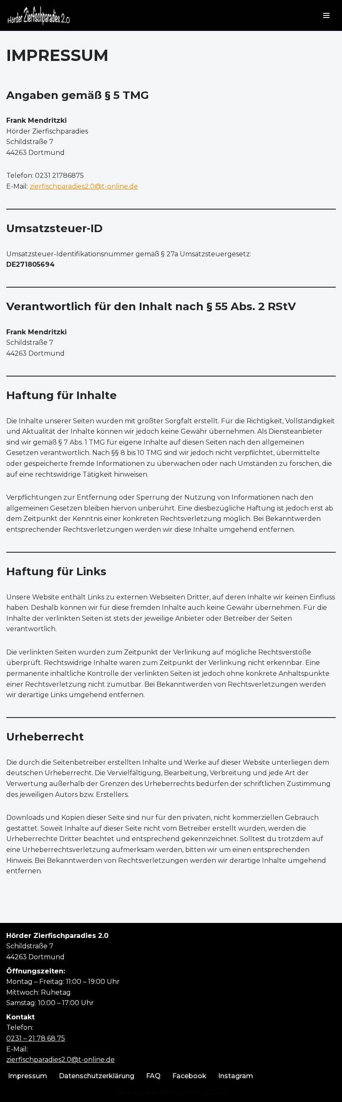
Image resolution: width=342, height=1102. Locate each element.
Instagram (235, 1076)
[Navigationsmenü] (326, 15)
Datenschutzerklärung (96, 1076)
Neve (123, 1093)
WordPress (209, 1093)
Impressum (27, 1076)
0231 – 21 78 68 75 (35, 1038)
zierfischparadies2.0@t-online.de (60, 1060)
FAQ (153, 1076)
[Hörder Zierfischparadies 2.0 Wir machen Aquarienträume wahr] (38, 15)
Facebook (189, 1076)
